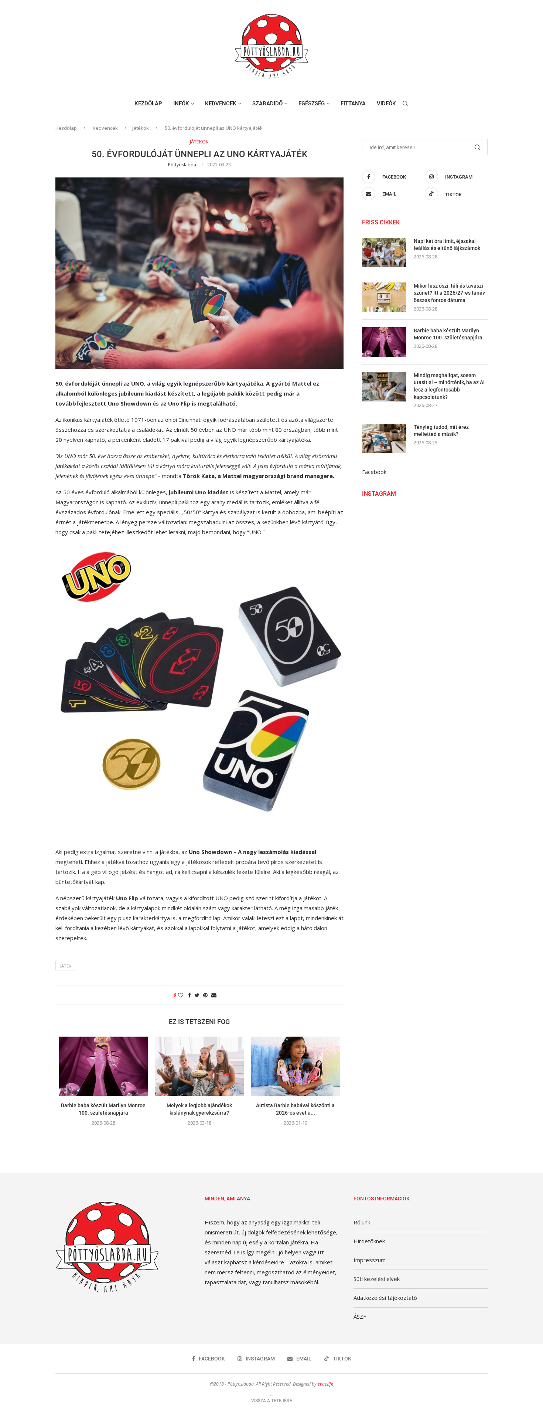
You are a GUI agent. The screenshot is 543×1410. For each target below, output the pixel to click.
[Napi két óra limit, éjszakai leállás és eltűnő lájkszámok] (384, 252)
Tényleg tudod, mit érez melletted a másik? (441, 430)
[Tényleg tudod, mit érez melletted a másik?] (384, 438)
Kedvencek (220, 103)
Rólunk (362, 1222)
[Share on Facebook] (189, 995)
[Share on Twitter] (197, 995)
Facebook (374, 471)
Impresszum (370, 1260)
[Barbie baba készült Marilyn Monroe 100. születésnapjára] (103, 1066)
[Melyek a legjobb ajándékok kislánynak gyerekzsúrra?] (199, 1066)
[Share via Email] (213, 995)
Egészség (311, 103)
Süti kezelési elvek (377, 1278)
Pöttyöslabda (182, 165)
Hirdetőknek (369, 1241)
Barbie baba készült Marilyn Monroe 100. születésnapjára (448, 334)
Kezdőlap (148, 103)
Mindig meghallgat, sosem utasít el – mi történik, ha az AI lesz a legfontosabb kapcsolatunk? (449, 386)
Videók (386, 103)
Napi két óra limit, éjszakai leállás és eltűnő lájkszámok (447, 244)
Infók (181, 103)
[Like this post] (180, 995)
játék (65, 966)
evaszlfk (325, 1384)
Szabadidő (267, 103)
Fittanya (353, 103)
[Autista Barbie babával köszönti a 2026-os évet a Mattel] (295, 1066)
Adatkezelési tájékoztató (385, 1297)
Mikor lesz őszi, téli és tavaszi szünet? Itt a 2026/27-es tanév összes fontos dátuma (449, 293)
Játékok (140, 128)
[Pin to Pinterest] (205, 995)
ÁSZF (360, 1316)
